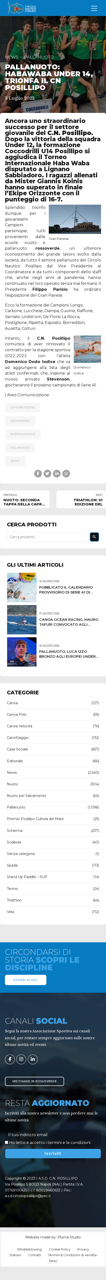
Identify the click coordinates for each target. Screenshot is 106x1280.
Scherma (14, 830)
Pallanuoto (39, 57)
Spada (12, 865)
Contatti (34, 1255)
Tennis (12, 888)
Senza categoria (21, 854)
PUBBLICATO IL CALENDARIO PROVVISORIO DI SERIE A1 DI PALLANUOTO (66, 592)
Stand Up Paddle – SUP (27, 877)
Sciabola (14, 842)
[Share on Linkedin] (57, 473)
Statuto (15, 1255)
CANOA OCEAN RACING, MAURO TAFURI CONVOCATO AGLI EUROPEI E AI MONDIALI (68, 624)
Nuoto (12, 784)
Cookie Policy (60, 1249)
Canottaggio (18, 737)
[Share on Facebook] (38, 473)
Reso (53, 1261)
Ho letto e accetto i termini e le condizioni (49, 1142)
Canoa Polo (17, 714)
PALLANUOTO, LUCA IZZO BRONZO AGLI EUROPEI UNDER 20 (67, 656)
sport (15, 461)
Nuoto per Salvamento (26, 795)
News (11, 57)
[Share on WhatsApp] (66, 473)
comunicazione (22, 407)
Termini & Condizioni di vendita (72, 1255)
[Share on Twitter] (47, 473)
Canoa (12, 703)
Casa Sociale (17, 749)
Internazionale (22, 434)
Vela (10, 912)
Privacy (83, 1249)
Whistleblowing (29, 1249)
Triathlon (14, 900)
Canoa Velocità (19, 726)
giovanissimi (20, 421)
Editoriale (15, 761)
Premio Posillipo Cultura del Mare (35, 819)
